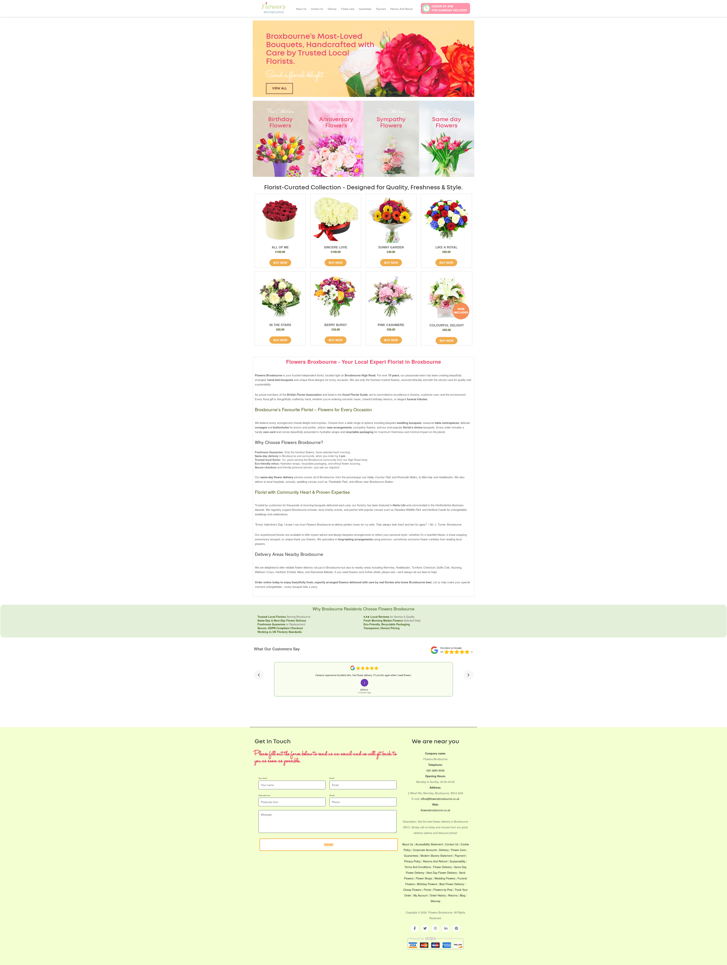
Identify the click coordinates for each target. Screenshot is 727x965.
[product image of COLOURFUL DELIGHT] (446, 297)
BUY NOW (280, 263)
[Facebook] (414, 928)
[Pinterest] (456, 928)
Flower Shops (424, 878)
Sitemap (435, 901)
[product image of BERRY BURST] (335, 296)
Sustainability (457, 861)
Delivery (332, 9)
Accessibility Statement (429, 844)
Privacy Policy (412, 861)
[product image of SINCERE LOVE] (335, 219)
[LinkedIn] (446, 928)
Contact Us (317, 9)
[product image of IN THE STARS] (280, 296)
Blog (462, 895)
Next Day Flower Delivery (442, 873)
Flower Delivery (442, 867)
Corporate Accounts (425, 850)
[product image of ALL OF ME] (280, 219)
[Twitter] (425, 928)
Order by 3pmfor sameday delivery (449, 8)
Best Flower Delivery (451, 884)
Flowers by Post (442, 890)
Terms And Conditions (417, 867)
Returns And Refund (401, 9)
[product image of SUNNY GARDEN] (390, 219)
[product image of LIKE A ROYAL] (446, 219)
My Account (420, 895)
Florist (427, 890)
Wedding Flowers (444, 878)
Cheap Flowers (412, 890)
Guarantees (365, 9)
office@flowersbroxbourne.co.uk (440, 799)
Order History (438, 895)
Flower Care (347, 9)
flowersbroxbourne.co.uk (435, 810)
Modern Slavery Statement (436, 855)
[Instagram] (435, 928)
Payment (381, 9)
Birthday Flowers (427, 884)
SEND (328, 844)
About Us (301, 9)
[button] (259, 675)
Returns (453, 895)
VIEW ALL (279, 88)
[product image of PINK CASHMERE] (390, 296)
